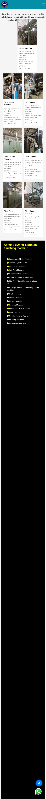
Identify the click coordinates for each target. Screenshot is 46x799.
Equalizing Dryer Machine (19, 309)
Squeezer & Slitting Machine (20, 259)
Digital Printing (15, 294)
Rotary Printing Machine (19, 274)
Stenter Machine (15, 297)
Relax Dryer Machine (17, 323)
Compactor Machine (17, 266)
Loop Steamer (15, 312)
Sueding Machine (16, 305)
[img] (43, 4)
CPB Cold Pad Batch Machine (21, 277)
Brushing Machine (16, 320)
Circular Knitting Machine (19, 316)
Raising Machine (16, 301)
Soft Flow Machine (16, 270)
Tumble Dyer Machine (18, 263)
